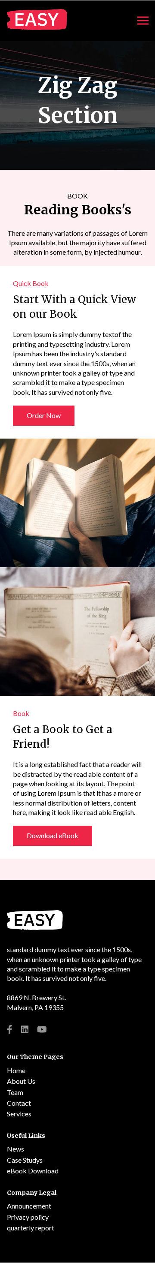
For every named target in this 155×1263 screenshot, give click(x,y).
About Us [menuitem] (21, 1081)
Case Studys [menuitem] (25, 1160)
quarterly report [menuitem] (30, 1228)
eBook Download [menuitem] (33, 1171)
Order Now (44, 415)
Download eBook (52, 835)
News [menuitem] (15, 1149)
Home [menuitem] (16, 1070)
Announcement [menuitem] (29, 1206)
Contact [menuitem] (19, 1103)
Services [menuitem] (19, 1114)
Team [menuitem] (15, 1092)
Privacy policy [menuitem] (28, 1217)
